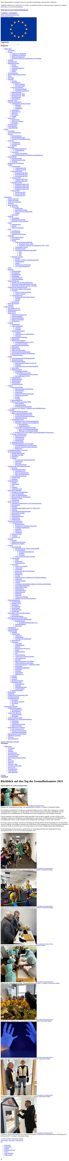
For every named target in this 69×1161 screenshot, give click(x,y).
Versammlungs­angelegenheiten (20, 345)
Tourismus (11, 203)
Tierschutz (14, 468)
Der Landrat (11, 131)
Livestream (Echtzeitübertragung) (21, 139)
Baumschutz (18, 572)
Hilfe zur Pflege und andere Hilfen (21, 402)
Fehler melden (8, 1155)
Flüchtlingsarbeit (16, 97)
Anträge (17, 263)
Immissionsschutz (20, 563)
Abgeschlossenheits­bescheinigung (21, 511)
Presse (10, 76)
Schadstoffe (18, 669)
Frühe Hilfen (15, 368)
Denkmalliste (15, 218)
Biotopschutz (19, 574)
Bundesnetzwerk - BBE (18, 95)
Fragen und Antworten (21, 395)
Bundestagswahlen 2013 (22, 189)
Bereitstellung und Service (22, 648)
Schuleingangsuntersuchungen (23, 414)
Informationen (15, 119)
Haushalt (14, 145)
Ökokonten (18, 593)
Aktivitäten (18, 107)
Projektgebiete (16, 273)
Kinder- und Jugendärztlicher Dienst (22, 413)
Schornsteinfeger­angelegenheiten (21, 352)
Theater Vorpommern (18, 227)
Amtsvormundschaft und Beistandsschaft (23, 358)
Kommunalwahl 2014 (21, 176)
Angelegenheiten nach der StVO (24, 342)
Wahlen (14, 71)
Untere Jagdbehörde (17, 326)
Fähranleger (18, 626)
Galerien (14, 226)
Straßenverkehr (16, 348)
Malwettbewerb (16, 640)
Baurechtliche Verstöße (18, 513)
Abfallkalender (19, 637)
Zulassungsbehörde (17, 316)
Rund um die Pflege (17, 387)
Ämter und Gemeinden (14, 202)
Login (6, 1151)
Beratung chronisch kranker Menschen (26, 447)
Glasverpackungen (20, 658)
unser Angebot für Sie (18, 729)
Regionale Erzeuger (13, 303)
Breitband (14, 69)
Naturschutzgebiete (20, 590)
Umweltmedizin (19, 439)
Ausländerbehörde (13, 481)
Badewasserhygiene (20, 435)
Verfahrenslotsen (16, 381)
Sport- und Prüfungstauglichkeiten (28, 429)
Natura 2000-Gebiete (21, 587)
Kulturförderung (16, 224)
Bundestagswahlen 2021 (22, 186)
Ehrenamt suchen (20, 86)
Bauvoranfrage (16, 505)
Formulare (18, 329)
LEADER (14, 290)
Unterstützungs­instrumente (19, 732)
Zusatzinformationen (17, 279)
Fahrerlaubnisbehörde (18, 318)
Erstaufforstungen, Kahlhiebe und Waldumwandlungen (30, 577)
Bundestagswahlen (17, 182)
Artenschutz (18, 569)
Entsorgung (15, 642)
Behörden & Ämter (17, 498)
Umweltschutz (16, 558)
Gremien (14, 458)
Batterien (17, 647)
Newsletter (11, 78)
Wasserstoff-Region (13, 281)
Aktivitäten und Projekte (18, 160)
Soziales (10, 385)
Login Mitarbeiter (13, 128)
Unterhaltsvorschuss (17, 360)
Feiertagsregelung (20, 655)
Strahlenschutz (19, 440)
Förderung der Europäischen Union (18, 695)
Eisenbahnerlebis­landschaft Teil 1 (28, 622)
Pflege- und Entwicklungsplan (23, 211)
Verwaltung (15, 66)
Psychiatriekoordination (14, 452)
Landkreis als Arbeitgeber (19, 53)
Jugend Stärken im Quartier (23, 373)
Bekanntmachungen (13, 63)
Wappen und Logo (13, 198)
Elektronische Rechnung (18, 542)
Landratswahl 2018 (20, 169)
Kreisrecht (11, 140)
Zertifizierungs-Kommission (23, 265)
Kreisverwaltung (9, 306)
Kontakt (14, 116)
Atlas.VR (10, 305)
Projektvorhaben (16, 271)
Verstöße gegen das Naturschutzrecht (25, 598)
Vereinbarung (19, 108)
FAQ (13, 485)
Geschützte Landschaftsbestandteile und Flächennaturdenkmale (33, 584)
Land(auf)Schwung (17, 295)
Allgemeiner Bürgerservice (19, 315)
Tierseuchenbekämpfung (18, 469)
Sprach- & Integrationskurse (19, 495)
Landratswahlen (16, 166)
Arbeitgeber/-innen (17, 489)
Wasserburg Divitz (20, 248)
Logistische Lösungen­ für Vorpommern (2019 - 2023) (34, 245)
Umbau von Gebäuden (21, 597)
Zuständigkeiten (19, 684)
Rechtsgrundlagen (17, 136)
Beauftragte (11, 147)
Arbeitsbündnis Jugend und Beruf (21, 103)
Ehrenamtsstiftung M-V (18, 94)
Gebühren (14, 677)
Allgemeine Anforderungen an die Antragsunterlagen (27, 503)
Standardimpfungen (24, 426)
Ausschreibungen (13, 73)
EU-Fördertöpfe (16, 606)
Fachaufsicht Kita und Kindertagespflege (26, 366)
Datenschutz (15, 152)
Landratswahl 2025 (20, 168)
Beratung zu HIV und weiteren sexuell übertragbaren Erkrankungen (34, 432)
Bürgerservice (12, 313)
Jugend (10, 356)
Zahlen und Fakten (13, 200)
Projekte (14, 240)
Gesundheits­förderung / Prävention (18, 450)
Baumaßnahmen (16, 274)
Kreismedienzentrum (17, 616)
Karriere (10, 52)
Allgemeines (15, 721)
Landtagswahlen (16, 177)
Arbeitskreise (19, 461)
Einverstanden (13, 13)
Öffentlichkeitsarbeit (21, 687)
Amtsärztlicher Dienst (18, 419)
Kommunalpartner (17, 158)
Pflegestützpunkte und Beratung (24, 389)
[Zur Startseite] (10, 15)
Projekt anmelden (20, 84)
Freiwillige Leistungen (18, 701)
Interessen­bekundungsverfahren (17, 74)
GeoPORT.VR (16, 537)
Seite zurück (4, 1140)
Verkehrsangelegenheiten (19, 340)
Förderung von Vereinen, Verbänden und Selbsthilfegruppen (29, 408)
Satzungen (18, 685)
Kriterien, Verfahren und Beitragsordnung (27, 260)
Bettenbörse (15, 456)
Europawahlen (16, 190)
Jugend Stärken (16, 382)
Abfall (17, 560)
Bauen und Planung (13, 501)
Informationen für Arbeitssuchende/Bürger (20, 719)
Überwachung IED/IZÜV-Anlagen (25, 556)
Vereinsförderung (16, 610)
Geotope (17, 582)
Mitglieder (18, 105)
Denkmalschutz (16, 514)
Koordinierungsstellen (18, 493)
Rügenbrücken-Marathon (19, 234)
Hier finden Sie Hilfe (17, 455)
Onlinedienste (12, 311)
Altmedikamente (19, 645)
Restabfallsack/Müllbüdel (22, 668)
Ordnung (10, 323)
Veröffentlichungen (17, 277)
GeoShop (14, 535)
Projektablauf (15, 276)
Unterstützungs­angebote (18, 724)
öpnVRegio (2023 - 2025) (26, 244)
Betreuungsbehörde (17, 400)
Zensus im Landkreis (17, 121)
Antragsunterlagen (17, 714)
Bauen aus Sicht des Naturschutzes (25, 571)
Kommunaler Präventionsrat (16, 163)
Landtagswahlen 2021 (21, 179)
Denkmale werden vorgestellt (20, 221)
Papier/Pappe (19, 666)
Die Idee (17, 258)
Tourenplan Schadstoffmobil (23, 639)
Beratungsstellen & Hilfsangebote (21, 497)
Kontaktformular (12, 124)
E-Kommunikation (13, 629)
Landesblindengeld (20, 405)
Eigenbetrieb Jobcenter (10, 706)
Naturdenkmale (19, 589)
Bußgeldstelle (15, 339)
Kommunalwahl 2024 (21, 173)
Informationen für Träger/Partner (17, 734)
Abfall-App (18, 635)
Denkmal (10, 216)
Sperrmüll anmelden (17, 690)
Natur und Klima (13, 205)
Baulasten (14, 510)
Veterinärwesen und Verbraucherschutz (19, 466)
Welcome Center (12, 100)
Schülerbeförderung (13, 698)
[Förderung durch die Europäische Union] (19, 40)
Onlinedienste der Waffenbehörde (24, 334)
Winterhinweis (19, 674)
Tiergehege (18, 595)
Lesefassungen (16, 142)
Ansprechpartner (20, 688)
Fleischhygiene (16, 477)
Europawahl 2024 (20, 192)
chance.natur (15, 207)
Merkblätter (15, 716)
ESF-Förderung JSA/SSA (22, 376)
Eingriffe (17, 576)
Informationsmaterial (17, 680)
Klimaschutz (15, 215)
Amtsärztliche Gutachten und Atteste (25, 427)
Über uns (10, 737)
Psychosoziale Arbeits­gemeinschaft (25, 460)
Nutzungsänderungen (18, 516)
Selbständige (15, 722)
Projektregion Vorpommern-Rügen (25, 297)
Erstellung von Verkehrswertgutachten (26, 526)
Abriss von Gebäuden (21, 566)
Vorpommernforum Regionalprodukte (25, 250)
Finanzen (10, 539)
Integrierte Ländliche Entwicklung (21, 289)
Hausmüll (18, 659)
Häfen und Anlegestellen (19, 350)
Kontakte (17, 398)
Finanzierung (19, 392)
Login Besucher (12, 126)
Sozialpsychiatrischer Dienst (19, 411)
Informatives (15, 605)
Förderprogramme (17, 369)
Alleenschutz (18, 568)
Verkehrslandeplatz (20, 624)
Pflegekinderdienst (17, 379)
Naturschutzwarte (20, 592)
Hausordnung (12, 692)
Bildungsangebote (17, 726)
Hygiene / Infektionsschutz (19, 434)
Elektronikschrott (20, 651)
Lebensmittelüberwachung (19, 476)
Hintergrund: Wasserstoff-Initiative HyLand (24, 284)
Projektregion (19, 208)
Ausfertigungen (16, 144)
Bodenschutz (18, 561)
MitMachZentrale (16, 92)
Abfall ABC (18, 643)
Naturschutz (15, 564)
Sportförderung (16, 231)
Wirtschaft (11, 236)
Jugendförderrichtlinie (21, 371)
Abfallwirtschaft (12, 630)
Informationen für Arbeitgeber (16, 727)
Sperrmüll (18, 671)
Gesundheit (11, 410)
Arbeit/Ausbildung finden (15, 718)
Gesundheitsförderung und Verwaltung (23, 443)
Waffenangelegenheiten (18, 331)
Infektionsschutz (19, 437)
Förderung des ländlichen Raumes (17, 287)
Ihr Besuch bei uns (9, 1150)
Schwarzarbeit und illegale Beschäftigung (23, 353)
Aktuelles (10, 60)
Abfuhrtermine (16, 634)
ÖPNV (10, 268)
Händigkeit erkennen (21, 418)
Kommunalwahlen (17, 171)
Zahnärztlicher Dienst (18, 442)
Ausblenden (4, 13)
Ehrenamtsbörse (16, 82)
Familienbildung (16, 377)
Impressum (7, 1145)
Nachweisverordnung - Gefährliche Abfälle (27, 664)
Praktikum (14, 479)
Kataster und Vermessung (15, 521)
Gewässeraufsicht (20, 550)
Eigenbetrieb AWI (17, 682)
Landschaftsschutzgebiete (22, 585)
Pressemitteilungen (17, 709)
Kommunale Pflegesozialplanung (24, 393)
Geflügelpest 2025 (20, 471)
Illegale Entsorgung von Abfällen (24, 661)
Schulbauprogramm (13, 697)
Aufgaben (18, 327)
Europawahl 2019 (20, 194)
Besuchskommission (21, 464)
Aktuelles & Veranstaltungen (20, 492)
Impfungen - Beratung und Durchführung (27, 423)
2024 (20, 253)
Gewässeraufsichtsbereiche (26, 551)
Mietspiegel (18, 531)
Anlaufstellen (15, 110)
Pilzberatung (18, 448)
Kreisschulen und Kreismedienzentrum (19, 613)
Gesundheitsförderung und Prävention (26, 445)
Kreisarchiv (11, 693)
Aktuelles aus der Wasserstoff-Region (22, 282)
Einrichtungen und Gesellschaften (17, 618)
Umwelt (10, 545)
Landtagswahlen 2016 (21, 181)
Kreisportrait (7, 197)
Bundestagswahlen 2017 (22, 187)
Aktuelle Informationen (18, 453)
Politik (6, 129)
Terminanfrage (16, 324)
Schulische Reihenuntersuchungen (25, 416)
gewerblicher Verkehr (21, 344)
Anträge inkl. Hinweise (14, 713)
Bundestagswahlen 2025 (22, 184)
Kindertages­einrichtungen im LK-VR (25, 363)
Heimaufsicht (15, 347)
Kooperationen (16, 239)
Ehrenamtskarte (16, 98)
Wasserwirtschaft (16, 547)
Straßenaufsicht (16, 519)
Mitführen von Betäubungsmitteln (28, 431)
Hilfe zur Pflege (19, 403)
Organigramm (12, 627)
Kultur (10, 223)
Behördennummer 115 (14, 310)
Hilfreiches (15, 113)
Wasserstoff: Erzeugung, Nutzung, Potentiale (24, 285)
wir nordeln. (11, 50)
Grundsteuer (18, 532)
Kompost (14, 676)
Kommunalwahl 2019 (21, 174)
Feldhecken (18, 579)
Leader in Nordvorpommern (23, 292)
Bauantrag (14, 506)
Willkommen (8, 49)
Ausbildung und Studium (19, 55)
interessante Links (17, 534)
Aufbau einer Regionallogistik (23, 242)
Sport (9, 229)
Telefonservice (16, 321)
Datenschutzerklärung (21, 153)
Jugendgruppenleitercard (22, 90)
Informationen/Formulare (19, 219)
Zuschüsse (14, 161)
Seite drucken (19, 1140)
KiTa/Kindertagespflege (18, 361)
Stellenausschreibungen (18, 57)
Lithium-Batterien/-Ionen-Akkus (24, 663)
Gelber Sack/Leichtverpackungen (24, 656)
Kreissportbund (16, 232)
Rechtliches (15, 123)
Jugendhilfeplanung (17, 384)
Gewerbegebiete (16, 601)
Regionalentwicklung (21, 210)
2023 (20, 255)
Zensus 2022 (11, 118)
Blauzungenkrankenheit (22, 472)
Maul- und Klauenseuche (22, 474)
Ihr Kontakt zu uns (13, 738)
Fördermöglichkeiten (21, 89)
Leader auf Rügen (20, 294)
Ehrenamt (10, 79)
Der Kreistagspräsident (14, 132)
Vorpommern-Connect (21, 247)
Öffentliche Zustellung (14, 735)
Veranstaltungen (12, 61)
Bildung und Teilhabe (18, 319)
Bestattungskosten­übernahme (23, 406)
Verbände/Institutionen (18, 68)
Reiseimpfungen (23, 424)
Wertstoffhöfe (19, 672)
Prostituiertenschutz (17, 355)
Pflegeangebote (19, 390)
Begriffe (17, 397)
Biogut (17, 650)
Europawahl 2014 (20, 195)
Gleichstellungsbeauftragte (19, 148)
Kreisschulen (15, 614)
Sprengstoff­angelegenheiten (19, 337)
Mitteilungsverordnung (18, 543)
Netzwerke (18, 463)
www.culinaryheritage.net (22, 266)
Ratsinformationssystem (18, 137)
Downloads (15, 115)
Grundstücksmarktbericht (22, 527)
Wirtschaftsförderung (14, 600)
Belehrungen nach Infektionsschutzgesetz (27, 421)
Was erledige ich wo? (14, 308)
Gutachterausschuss (17, 522)
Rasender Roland (20, 621)
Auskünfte (18, 529)
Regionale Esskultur (17, 256)
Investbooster (15, 302)
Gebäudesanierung (20, 580)
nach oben (12, 1140)
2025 (20, 252)
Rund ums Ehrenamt (17, 87)
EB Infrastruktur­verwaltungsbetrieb (22, 619)
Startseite (3, 742)
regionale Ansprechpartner (19, 730)
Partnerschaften (12, 157)
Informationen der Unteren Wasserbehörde (27, 548)
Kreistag (14, 65)
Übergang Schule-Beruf (14, 102)
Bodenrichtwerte (20, 524)
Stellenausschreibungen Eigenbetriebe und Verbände (26, 58)
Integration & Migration (14, 490)
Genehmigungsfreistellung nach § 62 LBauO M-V (26, 508)
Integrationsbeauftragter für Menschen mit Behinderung (27, 155)
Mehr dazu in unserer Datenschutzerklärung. (14, 10)
